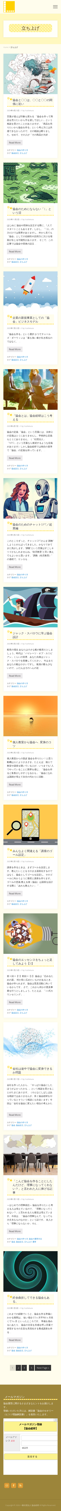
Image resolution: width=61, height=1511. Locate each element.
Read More (15, 143)
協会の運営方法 (35, 1238)
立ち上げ (23, 153)
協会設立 (15, 153)
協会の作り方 (22, 150)
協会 (13, 1125)
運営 (34, 1241)
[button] (55, 6)
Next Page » (43, 1368)
